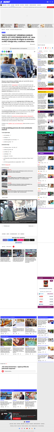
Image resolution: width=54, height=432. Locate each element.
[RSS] (50, 48)
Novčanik (7, 29)
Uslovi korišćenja (41, 425)
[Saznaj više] (36, 410)
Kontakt (15, 425)
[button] (32, 44)
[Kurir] (5, 2)
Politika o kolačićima (25, 425)
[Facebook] (39, 48)
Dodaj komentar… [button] (8, 371)
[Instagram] (41, 48)
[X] (43, 48)
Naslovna (3, 29)
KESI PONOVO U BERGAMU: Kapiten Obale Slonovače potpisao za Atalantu (20, 7)
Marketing (12, 425)
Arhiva (30, 425)
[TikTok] (48, 48)
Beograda (14, 85)
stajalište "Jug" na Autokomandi (15, 123)
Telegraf (7, 164)
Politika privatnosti (35, 425)
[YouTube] (46, 48)
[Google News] (52, 48)
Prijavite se (17, 418)
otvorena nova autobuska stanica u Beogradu (22, 116)
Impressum (19, 425)
